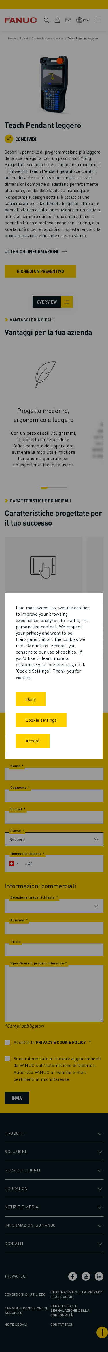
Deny (31, 699)
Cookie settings (41, 720)
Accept (33, 741)
